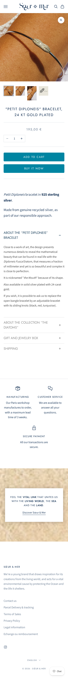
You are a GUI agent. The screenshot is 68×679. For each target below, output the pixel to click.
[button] (34, 235)
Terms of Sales (12, 614)
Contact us (10, 601)
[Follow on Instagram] (5, 647)
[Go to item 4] (43, 91)
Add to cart (34, 157)
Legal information (14, 627)
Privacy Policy (12, 621)
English (32, 660)
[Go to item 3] (32, 93)
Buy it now (34, 168)
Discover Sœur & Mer (34, 512)
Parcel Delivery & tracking (19, 607)
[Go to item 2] (20, 91)
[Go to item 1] (9, 91)
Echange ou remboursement (21, 634)
